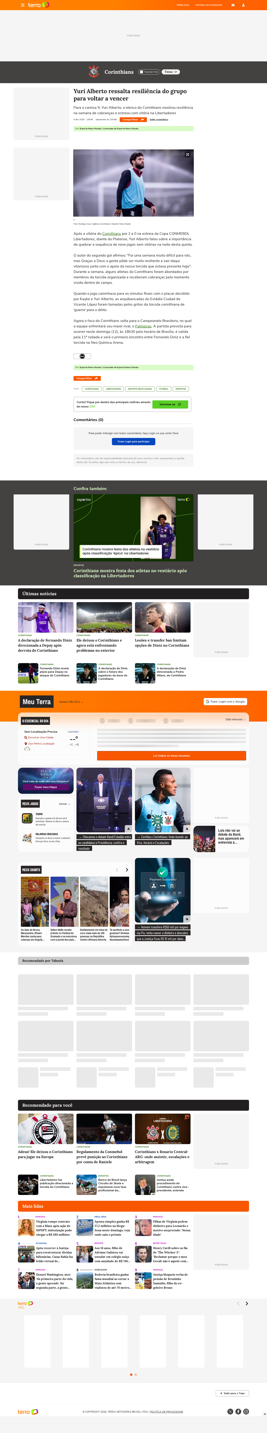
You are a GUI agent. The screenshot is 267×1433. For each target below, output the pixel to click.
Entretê (98, 1243)
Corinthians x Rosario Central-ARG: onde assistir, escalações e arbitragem (162, 1156)
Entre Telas (159, 1243)
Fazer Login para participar (133, 441)
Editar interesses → (236, 719)
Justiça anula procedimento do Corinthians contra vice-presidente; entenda (173, 1185)
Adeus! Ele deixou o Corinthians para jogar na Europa (45, 1154)
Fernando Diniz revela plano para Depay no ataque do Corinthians (54, 672)
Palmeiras (143, 326)
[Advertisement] (221, 673)
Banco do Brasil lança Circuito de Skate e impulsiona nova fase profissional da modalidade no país (112, 1185)
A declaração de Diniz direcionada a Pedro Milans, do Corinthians (171, 672)
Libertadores (113, 389)
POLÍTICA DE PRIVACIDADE (166, 1412)
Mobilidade (100, 1269)
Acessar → (65, 803)
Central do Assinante (208, 5)
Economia (41, 1243)
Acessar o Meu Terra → (71, 701)
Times (169, 72)
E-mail (233, 5)
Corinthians (119, 72)
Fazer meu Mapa (46, 787)
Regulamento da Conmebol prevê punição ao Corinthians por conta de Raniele (102, 1156)
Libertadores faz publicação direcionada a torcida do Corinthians (56, 1183)
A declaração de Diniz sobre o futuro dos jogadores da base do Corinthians (113, 674)
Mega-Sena (100, 1216)
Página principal (39, 5)
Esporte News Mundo (140, 389)
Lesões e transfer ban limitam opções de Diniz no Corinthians (162, 643)
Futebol (163, 389)
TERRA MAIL (183, 5)
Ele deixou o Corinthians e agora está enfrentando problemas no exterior (99, 645)
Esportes (181, 389)
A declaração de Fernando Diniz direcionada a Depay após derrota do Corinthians (45, 645)
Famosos (40, 1216)
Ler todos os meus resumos (171, 756)
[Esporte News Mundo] (82, 356)
